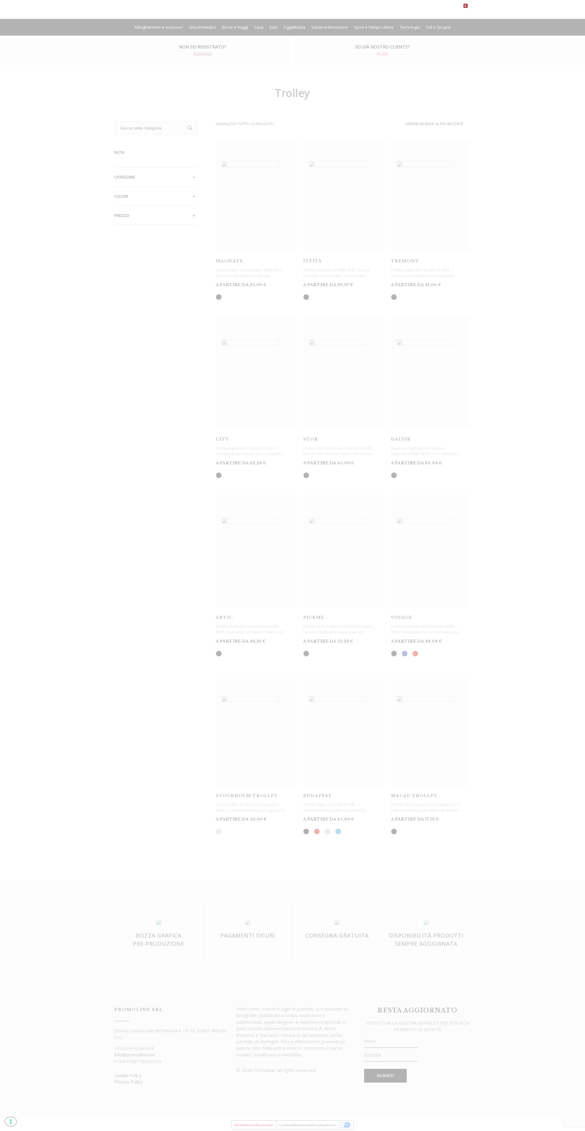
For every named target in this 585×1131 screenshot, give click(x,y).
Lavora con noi (325, 9)
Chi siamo (273, 9)
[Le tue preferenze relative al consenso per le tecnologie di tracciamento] (10, 1121)
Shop (296, 9)
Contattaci (389, 9)
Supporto (359, 9)
